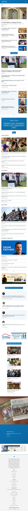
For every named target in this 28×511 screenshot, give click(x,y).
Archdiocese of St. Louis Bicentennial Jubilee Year (14, 489)
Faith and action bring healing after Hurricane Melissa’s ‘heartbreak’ (12, 233)
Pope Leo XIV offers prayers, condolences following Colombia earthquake (13, 222)
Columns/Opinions (4, 48)
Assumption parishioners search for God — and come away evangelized (13, 192)
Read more (2, 73)
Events (14, 502)
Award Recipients (7, 123)
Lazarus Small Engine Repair (11, 366)
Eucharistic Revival (14, 495)
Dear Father (4, 317)
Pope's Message (4, 327)
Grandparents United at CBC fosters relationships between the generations (8, 107)
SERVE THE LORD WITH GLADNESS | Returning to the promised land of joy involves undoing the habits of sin (13, 297)
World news (3, 223)
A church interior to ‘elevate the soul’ (11, 22)
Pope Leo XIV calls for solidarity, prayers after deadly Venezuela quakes (13, 225)
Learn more (8, 436)
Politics (11, 125)
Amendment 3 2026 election (19, 125)
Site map (10, 509)
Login (18, 509)
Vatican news (14, 476)
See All (14, 115)
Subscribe (14, 499)
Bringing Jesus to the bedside (6, 200)
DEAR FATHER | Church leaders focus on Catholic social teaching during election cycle (13, 316)
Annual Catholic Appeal (14, 492)
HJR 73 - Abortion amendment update (7, 263)
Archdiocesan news (4, 20)
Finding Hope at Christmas (11, 355)
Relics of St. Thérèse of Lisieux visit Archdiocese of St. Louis (13, 391)
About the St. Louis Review (14, 505)
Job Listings (14, 500)
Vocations (13, 127)
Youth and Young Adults (20, 123)
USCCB (13, 123)
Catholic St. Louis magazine (14, 494)
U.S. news (2, 42)
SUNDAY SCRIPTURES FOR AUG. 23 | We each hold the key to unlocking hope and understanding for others (13, 306)
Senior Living (6, 125)
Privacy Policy (14, 509)
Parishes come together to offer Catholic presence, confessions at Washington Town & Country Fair (11, 71)
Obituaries (3, 100)
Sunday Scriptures (5, 308)
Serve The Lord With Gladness (7, 298)
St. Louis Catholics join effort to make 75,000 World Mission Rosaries (9, 92)
